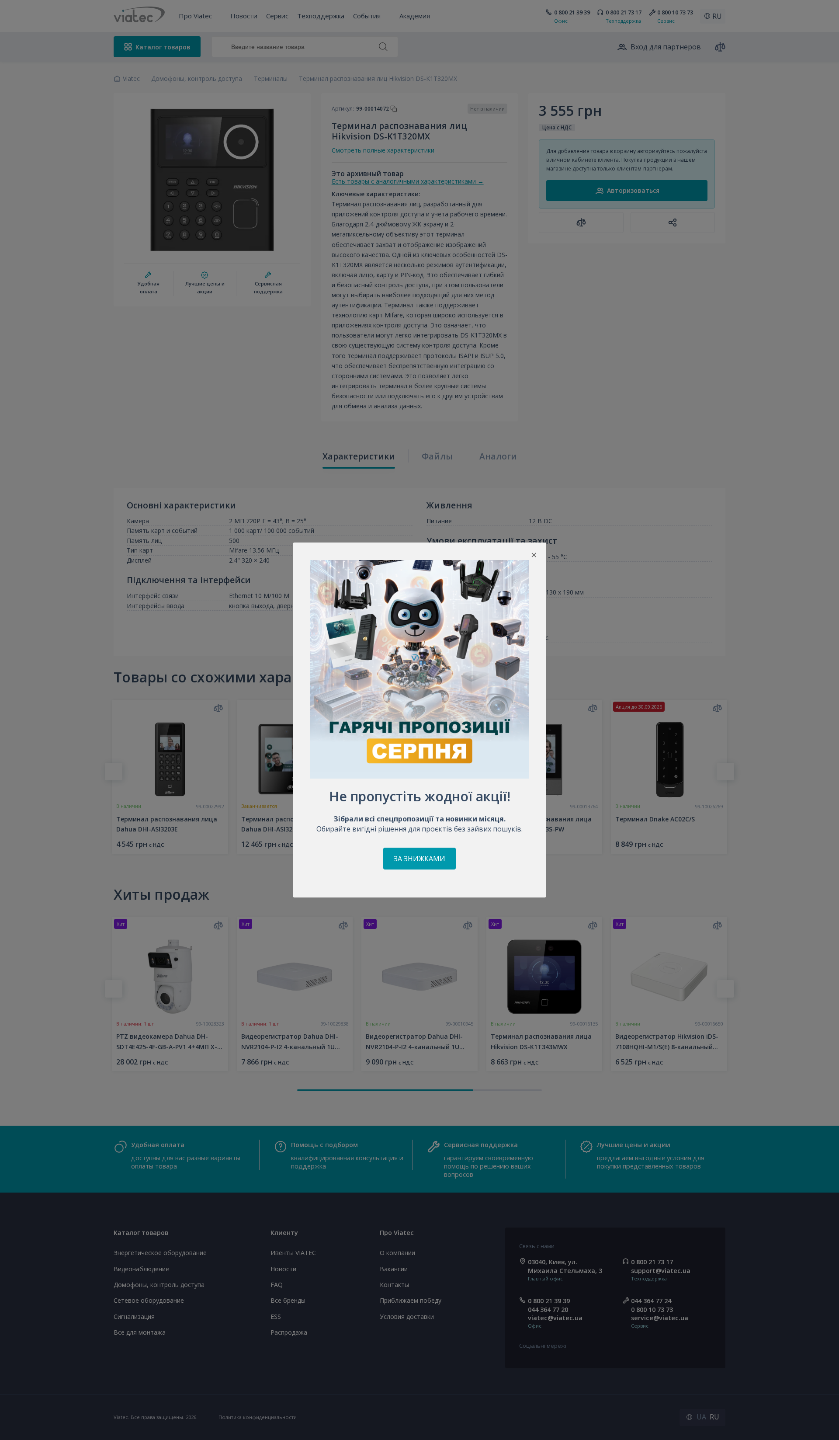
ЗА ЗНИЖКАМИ (419, 858)
